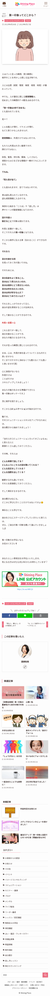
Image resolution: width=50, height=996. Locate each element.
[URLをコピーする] (40, 615)
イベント (8, 874)
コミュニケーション (13, 885)
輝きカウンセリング (13, 966)
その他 (8, 869)
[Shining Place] (25, 4)
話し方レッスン (11, 960)
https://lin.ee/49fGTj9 (25, 589)
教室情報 (8, 944)
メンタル (8, 901)
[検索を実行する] (45, 975)
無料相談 (8, 950)
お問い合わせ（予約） (38, 985)
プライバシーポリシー (19, 988)
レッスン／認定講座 (13, 917)
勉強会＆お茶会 (11, 923)
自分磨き (8, 955)
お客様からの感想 (12, 858)
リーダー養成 (10, 912)
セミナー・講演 (11, 890)
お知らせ (8, 863)
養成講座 (24, 982)
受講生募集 (9, 939)
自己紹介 (39, 982)
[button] (9, 615)
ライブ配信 (9, 906)
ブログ (28, 20)
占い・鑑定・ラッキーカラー (17, 933)
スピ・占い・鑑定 (14, 982)
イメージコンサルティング (14, 20)
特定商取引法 (33, 988)
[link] (25, 667)
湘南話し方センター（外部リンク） (16, 985)
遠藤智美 (25, 661)
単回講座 (8, 928)
